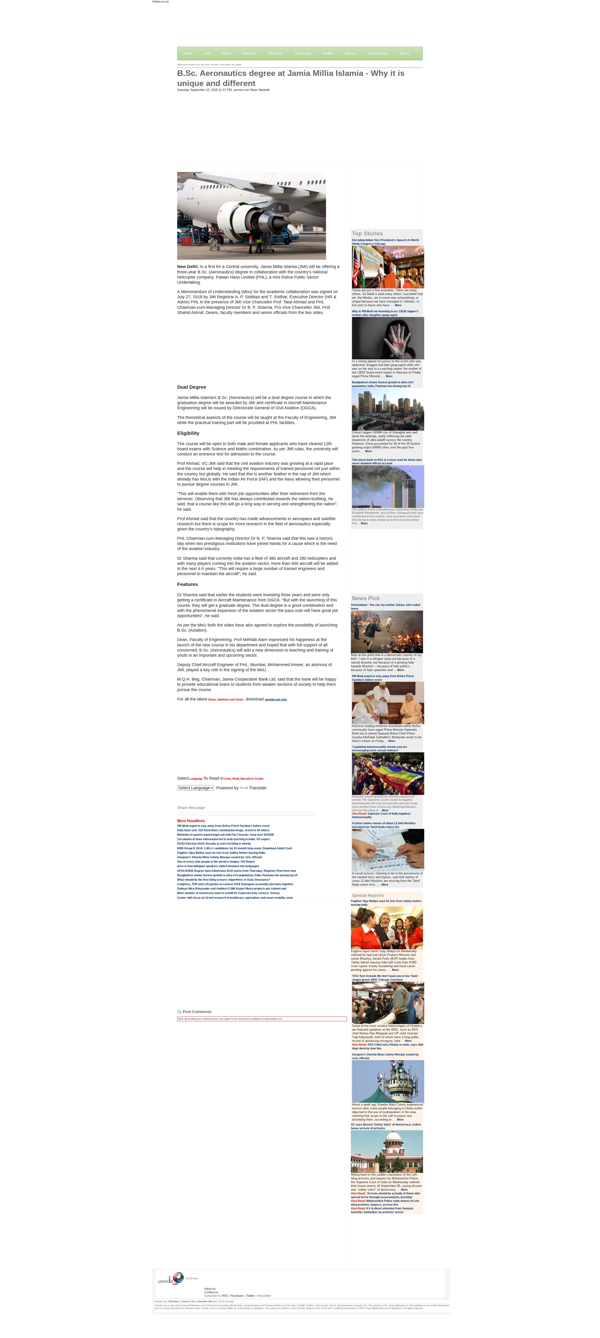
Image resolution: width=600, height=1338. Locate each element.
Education (275, 53)
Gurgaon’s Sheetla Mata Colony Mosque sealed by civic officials (219, 857)
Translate (257, 788)
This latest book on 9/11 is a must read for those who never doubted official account (387, 461)
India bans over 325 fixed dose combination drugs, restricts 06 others (223, 830)
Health (328, 53)
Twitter (250, 1295)
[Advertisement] (300, 127)
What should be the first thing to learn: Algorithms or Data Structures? (223, 879)
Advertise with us (206, 1301)
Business (249, 53)
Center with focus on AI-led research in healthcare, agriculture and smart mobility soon (235, 897)
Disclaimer (174, 1301)
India (207, 53)
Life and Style (378, 53)
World (226, 53)
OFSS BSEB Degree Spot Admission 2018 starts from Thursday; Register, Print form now (236, 870)
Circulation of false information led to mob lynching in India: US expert (223, 839)
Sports (404, 53)
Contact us (211, 1292)
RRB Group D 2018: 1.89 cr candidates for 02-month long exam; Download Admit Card (234, 848)
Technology (302, 53)
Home (187, 53)
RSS (225, 1295)
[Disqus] (261, 1083)
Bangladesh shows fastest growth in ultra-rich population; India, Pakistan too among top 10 (237, 875)
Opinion (350, 53)
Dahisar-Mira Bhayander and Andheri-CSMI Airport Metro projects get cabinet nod (231, 888)
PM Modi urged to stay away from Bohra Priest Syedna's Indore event (223, 825)
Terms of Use (188, 1301)
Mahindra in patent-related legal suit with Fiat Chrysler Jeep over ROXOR (225, 834)
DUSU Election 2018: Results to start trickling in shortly (214, 843)
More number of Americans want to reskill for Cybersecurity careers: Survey (228, 893)
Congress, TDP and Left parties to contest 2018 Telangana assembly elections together (235, 884)
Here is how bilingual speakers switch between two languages (218, 866)
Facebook (237, 1295)
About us (210, 1288)
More (398, 305)
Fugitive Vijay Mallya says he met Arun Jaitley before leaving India (221, 852)
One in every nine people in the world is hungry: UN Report (216, 861)
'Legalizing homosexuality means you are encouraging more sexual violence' (379, 748)
